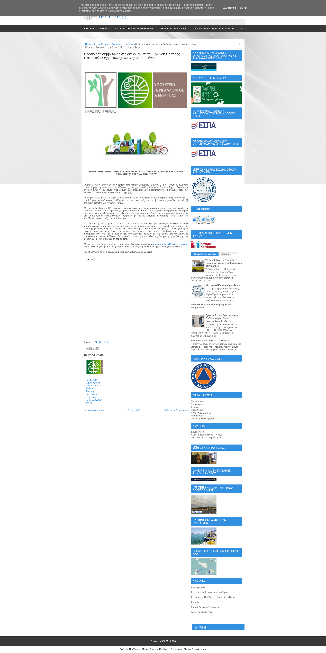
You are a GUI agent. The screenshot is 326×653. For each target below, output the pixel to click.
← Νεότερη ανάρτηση (94, 410)
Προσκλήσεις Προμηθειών (203, 418)
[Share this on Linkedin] (108, 342)
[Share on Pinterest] (104, 342)
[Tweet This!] (96, 342)
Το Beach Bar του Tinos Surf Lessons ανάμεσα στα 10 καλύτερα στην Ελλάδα (223, 263)
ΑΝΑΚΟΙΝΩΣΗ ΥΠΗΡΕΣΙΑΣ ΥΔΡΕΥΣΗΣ (211, 340)
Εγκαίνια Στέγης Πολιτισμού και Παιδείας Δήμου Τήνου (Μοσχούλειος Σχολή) (222, 318)
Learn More (229, 8)
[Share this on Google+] (100, 342)
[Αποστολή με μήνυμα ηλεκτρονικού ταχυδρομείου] (87, 348)
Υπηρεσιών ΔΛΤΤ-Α (201, 413)
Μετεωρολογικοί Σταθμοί (175, 28)
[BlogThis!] (90, 348)
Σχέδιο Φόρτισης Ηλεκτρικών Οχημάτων (113, 44)
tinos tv (195, 602)
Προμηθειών (197, 410)
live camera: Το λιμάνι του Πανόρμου (209, 592)
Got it (244, 8)
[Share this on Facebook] (93, 342)
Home (88, 44)
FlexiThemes (134, 649)
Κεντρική (89, 28)
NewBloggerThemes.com (170, 649)
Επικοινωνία (91, 35)
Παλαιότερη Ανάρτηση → (176, 410)
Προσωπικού (197, 401)
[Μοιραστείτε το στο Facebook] (97, 348)
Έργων (194, 407)
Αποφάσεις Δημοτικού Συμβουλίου (135, 28)
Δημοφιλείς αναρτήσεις (205, 254)
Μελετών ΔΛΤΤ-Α (199, 415)
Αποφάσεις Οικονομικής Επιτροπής (214, 28)
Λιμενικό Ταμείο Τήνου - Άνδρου (206, 434)
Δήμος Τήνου (197, 432)
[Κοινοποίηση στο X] (93, 348)
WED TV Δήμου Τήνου (202, 612)
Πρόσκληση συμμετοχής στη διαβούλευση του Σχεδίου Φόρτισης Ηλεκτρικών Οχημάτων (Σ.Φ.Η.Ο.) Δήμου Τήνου (132, 56)
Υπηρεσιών (196, 404)
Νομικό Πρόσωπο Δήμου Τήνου (206, 437)
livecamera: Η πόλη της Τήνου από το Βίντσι (213, 597)
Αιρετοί (104, 28)
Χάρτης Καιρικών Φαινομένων (206, 607)
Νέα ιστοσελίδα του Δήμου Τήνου (222, 285)
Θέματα (225, 254)
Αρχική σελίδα (134, 410)
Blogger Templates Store (195, 649)
